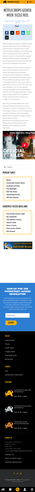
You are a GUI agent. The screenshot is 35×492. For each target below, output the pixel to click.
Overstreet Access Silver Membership (22, 407)
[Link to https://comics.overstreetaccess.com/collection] (10, 489)
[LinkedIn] (23, 32)
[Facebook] (6, 32)
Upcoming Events (13, 194)
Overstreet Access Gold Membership (22, 391)
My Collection (11, 217)
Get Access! (10, 231)
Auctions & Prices (13, 186)
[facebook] (14, 473)
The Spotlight (11, 189)
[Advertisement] (17, 261)
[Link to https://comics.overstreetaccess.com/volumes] (17, 489)
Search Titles (11, 222)
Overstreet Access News (15, 183)
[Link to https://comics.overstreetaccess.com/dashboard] (25, 489)
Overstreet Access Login (15, 214)
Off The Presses (12, 197)
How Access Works (13, 228)
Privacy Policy (25, 479)
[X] (12, 32)
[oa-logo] (3, 489)
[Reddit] (17, 32)
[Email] (6, 37)
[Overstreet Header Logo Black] (11, 2)
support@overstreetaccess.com (21, 451)
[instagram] (20, 473)
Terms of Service (17, 481)
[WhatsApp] (28, 32)
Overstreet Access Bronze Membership (21, 422)
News (12, 21)
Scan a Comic (11, 225)
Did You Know (11, 191)
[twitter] (17, 473)
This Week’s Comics (14, 219)
